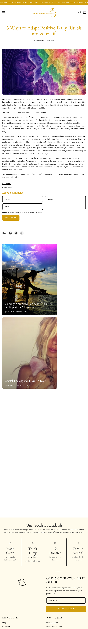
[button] (79, 12)
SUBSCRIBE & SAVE (54, 627)
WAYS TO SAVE (54, 618)
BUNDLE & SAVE (52, 623)
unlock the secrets (66, 609)
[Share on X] (16, 233)
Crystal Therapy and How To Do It (25, 381)
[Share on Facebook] (10, 233)
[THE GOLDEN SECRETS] (44, 12)
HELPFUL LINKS (10, 618)
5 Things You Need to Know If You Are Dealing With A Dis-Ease (28, 305)
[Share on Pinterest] (22, 233)
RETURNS (6, 627)
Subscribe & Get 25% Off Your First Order (43, 2)
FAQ (4, 623)
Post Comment (11, 218)
